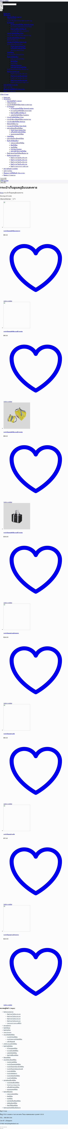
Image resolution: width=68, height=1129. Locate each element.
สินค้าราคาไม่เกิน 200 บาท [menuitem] (19, 76)
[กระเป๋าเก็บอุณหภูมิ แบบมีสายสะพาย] (17, 629)
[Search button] (1, 7)
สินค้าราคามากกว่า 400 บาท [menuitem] (19, 82)
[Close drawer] (1, 10)
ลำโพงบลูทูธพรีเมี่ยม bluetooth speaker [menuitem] (22, 24)
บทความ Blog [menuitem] (8, 86)
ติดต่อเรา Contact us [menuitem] (9, 91)
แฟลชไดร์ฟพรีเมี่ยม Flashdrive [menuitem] (20, 31)
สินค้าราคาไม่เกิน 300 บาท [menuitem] (19, 78)
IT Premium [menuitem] (10, 22)
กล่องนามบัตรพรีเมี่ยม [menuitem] (17, 59)
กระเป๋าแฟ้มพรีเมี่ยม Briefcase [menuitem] (16, 37)
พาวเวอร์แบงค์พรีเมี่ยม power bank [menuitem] (21, 26)
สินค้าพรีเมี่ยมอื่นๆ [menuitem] (12, 56)
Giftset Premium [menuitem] (11, 18)
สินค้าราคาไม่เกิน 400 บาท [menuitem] (19, 80)
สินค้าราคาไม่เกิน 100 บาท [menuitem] (19, 73)
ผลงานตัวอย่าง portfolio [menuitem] (11, 84)
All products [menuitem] (7, 15)
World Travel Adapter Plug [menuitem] (18, 46)
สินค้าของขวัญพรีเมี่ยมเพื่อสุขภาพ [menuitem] (17, 69)
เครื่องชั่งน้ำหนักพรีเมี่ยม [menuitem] (18, 48)
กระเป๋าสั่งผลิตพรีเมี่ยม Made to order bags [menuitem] (19, 20)
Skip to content (4, 0)
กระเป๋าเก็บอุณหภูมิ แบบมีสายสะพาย (11, 633)
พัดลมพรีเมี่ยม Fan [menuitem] (12, 39)
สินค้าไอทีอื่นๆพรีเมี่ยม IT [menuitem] (18, 28)
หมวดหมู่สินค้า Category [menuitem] (14, 17)
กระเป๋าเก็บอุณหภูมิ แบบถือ (9, 733)
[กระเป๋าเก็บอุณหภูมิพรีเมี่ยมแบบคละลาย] (17, 227)
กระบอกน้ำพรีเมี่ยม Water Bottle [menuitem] (16, 42)
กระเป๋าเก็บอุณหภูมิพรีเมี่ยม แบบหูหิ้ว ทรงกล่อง (13, 331)
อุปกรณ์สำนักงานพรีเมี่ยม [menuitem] (18, 67)
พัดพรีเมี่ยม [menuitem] (14, 61)
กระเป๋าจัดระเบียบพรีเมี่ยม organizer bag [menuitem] (19, 35)
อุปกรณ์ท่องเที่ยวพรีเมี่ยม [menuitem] (14, 44)
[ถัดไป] (2, 1128)
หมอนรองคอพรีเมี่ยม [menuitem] (17, 50)
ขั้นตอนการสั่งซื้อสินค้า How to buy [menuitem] (14, 89)
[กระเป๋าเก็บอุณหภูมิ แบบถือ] (17, 730)
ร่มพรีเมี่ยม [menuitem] (10, 52)
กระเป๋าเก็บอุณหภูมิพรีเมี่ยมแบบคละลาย (12, 230)
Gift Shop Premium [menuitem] (16, 65)
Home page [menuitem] (7, 13)
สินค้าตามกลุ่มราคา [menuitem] (13, 71)
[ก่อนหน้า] (0, 1128)
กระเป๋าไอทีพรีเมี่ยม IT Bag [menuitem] (15, 33)
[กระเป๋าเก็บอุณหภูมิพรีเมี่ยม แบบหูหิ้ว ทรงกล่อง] (17, 327)
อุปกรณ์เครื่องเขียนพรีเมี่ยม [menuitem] (15, 54)
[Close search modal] (1, 2)
